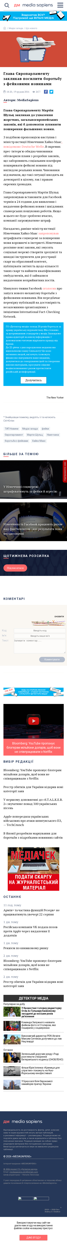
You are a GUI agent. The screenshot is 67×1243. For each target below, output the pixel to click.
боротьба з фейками (16, 440)
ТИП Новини (11, 428)
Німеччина (53, 434)
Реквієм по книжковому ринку (25, 948)
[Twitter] (51, 92)
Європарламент (14, 434)
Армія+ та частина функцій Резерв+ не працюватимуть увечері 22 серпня (31, 912)
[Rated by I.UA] (25, 1199)
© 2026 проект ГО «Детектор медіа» (20, 1169)
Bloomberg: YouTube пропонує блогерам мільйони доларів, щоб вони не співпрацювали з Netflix (32, 774)
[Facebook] (46, 92)
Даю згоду (33, 1237)
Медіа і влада (16, 28)
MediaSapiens (28, 100)
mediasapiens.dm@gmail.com (23, 1172)
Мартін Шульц (35, 434)
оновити (59, 616)
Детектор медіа (33, 998)
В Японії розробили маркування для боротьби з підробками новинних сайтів (33, 835)
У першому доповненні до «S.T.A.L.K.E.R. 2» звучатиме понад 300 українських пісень (33, 803)
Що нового (31, 28)
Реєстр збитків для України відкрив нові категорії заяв (33, 789)
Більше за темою (21, 454)
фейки (45, 428)
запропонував (48, 233)
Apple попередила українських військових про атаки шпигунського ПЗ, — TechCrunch (32, 820)
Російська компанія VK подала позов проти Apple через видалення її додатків (30, 931)
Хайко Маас (39, 440)
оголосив (49, 288)
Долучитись (33, 380)
